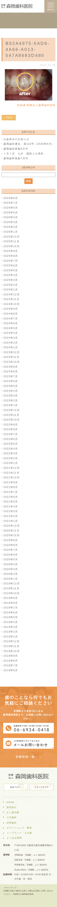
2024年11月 (11, 299)
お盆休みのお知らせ (16, 139)
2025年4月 (10, 275)
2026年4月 (10, 217)
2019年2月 (10, 631)
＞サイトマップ (9, 888)
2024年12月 (11, 294)
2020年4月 (10, 564)
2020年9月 (10, 540)
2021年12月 (11, 468)
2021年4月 (10, 506)
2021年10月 (11, 477)
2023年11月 (11, 357)
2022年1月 (10, 463)
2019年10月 (11, 593)
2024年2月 (10, 342)
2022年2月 (10, 458)
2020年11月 (11, 530)
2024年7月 (10, 318)
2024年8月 (10, 313)
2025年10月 (11, 246)
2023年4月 (10, 391)
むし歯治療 (13, 812)
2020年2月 (10, 574)
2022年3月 (10, 453)
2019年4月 (10, 622)
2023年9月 (10, 366)
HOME (11, 802)
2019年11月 (11, 588)
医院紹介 (12, 807)
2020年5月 (10, 559)
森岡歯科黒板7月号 (15, 158)
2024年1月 (10, 347)
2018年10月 (11, 651)
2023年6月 (10, 381)
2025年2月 (10, 285)
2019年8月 (10, 603)
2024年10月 (11, 304)
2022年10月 (11, 419)
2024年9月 (10, 308)
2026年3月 (10, 222)
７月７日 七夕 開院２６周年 (24, 153)
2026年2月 (10, 227)
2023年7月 (10, 376)
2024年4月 (10, 333)
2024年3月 (10, 337)
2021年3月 (10, 511)
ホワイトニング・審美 (19, 828)
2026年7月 (10, 202)
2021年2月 (10, 516)
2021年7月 (10, 492)
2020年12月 (11, 525)
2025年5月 (10, 270)
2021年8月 (10, 487)
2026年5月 (10, 212)
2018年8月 (10, 660)
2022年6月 (10, 439)
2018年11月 (11, 646)
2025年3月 (10, 280)
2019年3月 (10, 627)
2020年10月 (11, 535)
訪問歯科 (12, 822)
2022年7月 (10, 434)
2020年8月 (10, 545)
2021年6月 (10, 497)
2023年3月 (10, 395)
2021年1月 (10, 521)
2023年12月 (11, 352)
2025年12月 (11, 236)
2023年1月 (10, 405)
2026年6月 (10, 207)
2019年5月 (10, 617)
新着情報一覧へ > (28, 756)
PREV (9, 117)
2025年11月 (11, 241)
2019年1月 (10, 636)
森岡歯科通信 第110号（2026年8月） (28, 144)
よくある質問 (14, 838)
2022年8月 (10, 429)
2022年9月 (10, 424)
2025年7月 (10, 260)
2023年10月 (11, 362)
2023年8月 (10, 371)
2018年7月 (10, 665)
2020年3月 (10, 569)
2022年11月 (11, 415)
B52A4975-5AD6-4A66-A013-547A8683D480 (28, 49)
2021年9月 (10, 482)
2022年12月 (11, 410)
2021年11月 (11, 472)
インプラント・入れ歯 (19, 833)
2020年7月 (10, 549)
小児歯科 (12, 817)
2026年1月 (10, 231)
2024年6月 (10, 323)
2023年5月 (10, 386)
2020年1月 (10, 578)
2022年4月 (10, 448)
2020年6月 (10, 554)
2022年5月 (10, 443)
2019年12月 (11, 583)
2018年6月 (10, 670)
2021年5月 (10, 501)
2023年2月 (10, 400)
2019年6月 (10, 612)
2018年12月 (11, 641)
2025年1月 (10, 289)
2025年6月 (10, 265)
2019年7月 (10, 607)
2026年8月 (10, 198)
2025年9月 (10, 251)
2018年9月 (10, 655)
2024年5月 (10, 328)
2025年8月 (10, 256)
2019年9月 (10, 598)
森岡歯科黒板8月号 (15, 148)
